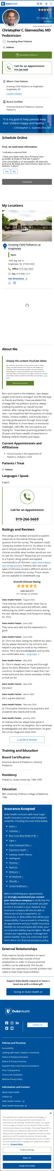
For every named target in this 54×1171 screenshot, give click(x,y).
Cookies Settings (27, 1150)
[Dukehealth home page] (7, 4)
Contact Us (38, 1025)
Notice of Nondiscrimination (15, 1057)
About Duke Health (11, 1092)
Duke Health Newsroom (13, 1105)
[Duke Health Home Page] (18, 1011)
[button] (39, 3)
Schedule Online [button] (28, 55)
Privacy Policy (17, 1144)
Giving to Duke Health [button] (26, 991)
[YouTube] (13, 1029)
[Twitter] (7, 1029)
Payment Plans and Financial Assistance (20, 1066)
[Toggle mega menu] (46, 4)
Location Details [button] (14, 93)
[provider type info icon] (51, 26)
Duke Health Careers (12, 1101)
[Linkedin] (18, 1023)
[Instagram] (13, 1023)
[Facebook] (7, 1023)
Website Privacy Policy (12, 1079)
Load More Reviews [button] (27, 739)
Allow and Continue (20, 383)
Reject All (27, 1158)
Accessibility (7, 1048)
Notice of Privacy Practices (14, 1061)
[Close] (51, 1113)
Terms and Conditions (12, 1074)
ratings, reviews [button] (44, 19)
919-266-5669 (27, 519)
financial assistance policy (34, 940)
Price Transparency (11, 1070)
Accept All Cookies (27, 1165)
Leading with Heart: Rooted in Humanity (20, 1052)
